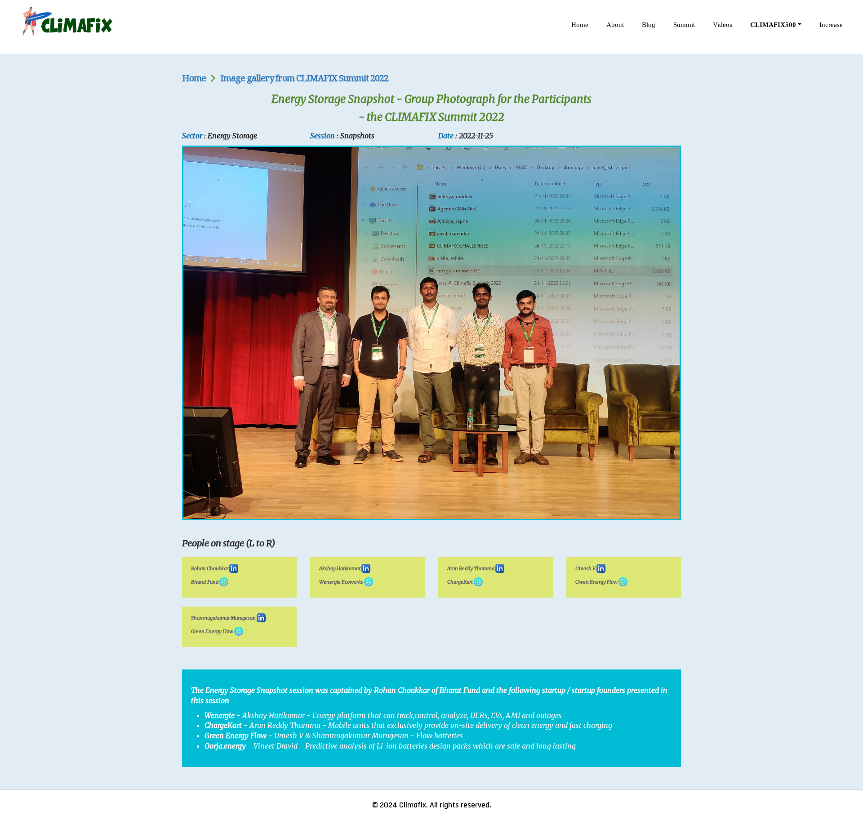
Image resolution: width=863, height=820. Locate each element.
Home (579, 24)
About (615, 24)
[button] (775, 24)
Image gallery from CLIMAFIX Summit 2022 (304, 78)
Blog (648, 24)
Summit (684, 24)
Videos (722, 24)
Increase (831, 24)
